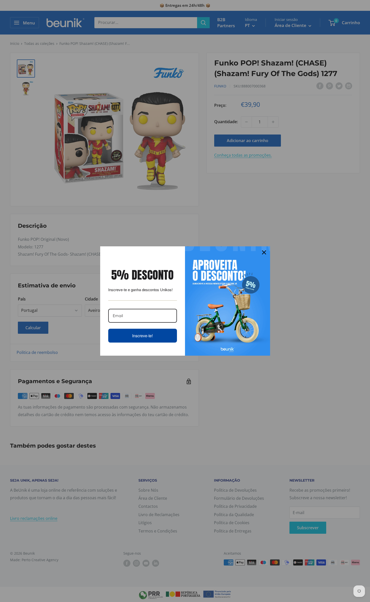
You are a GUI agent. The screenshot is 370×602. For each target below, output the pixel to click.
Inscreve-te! (142, 336)
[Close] (264, 252)
